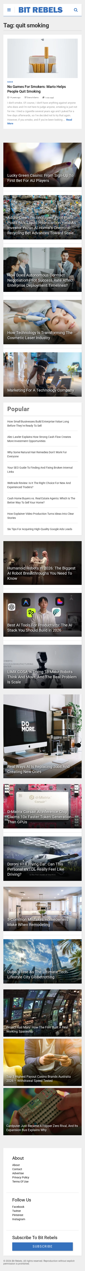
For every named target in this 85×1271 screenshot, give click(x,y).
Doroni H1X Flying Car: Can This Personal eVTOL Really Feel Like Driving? (35, 869)
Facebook (18, 1206)
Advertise (18, 1173)
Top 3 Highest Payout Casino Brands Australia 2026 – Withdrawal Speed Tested (38, 1079)
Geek (10, 82)
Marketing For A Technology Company (40, 390)
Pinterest (17, 1215)
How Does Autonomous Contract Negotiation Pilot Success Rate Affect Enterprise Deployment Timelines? (40, 280)
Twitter (16, 1210)
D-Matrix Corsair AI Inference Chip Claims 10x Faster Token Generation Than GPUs (39, 816)
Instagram (18, 1219)
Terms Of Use (20, 1181)
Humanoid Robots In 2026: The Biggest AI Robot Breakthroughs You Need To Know (41, 573)
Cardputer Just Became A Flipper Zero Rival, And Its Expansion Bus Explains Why (42, 1128)
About (16, 1165)
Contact (17, 1169)
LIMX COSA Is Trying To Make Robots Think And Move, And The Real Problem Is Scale (42, 676)
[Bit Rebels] (39, 13)
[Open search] (78, 8)
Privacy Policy (20, 1177)
